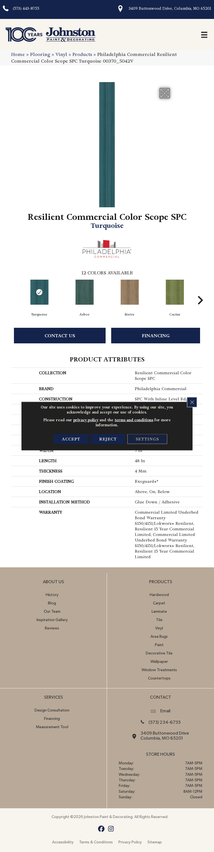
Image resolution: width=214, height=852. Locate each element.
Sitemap (154, 842)
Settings (147, 439)
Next (200, 292)
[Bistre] (129, 292)
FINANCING (156, 336)
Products (82, 54)
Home (18, 54)
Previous (14, 292)
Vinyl (61, 54)
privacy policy (85, 420)
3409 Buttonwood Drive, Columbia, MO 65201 (170, 8)
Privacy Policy (130, 842)
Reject (108, 439)
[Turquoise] (39, 292)
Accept (71, 439)
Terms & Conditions (96, 842)
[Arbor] (84, 292)
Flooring (40, 54)
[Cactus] (174, 292)
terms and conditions (134, 420)
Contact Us (60, 336)
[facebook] (101, 829)
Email (165, 711)
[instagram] (111, 829)
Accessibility (63, 842)
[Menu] (204, 34)
